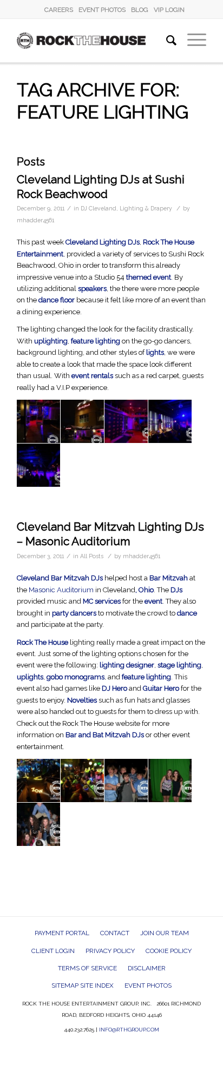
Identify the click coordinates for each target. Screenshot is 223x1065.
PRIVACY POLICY (110, 951)
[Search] (165, 40)
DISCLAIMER (147, 968)
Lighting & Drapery (146, 208)
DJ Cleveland (98, 208)
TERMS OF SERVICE (87, 968)
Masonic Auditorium (61, 590)
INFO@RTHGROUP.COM (129, 1030)
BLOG (139, 10)
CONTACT (114, 933)
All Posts (91, 556)
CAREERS (58, 10)
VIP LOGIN (169, 10)
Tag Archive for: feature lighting (102, 101)
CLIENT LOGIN (53, 951)
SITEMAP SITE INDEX (82, 985)
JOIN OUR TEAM (164, 933)
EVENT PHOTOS (102, 10)
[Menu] (191, 40)
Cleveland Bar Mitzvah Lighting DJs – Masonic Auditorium (110, 534)
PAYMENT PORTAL (62, 933)
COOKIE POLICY (169, 951)
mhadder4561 (35, 220)
